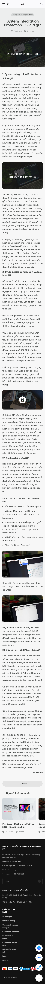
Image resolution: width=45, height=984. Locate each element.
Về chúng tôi (7, 916)
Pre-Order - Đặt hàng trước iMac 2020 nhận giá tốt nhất (18, 825)
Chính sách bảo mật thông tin (10, 926)
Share (24, 783)
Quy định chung (8, 921)
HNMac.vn (38, 772)
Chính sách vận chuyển (8, 937)
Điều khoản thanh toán (9, 950)
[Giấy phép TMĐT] (22, 969)
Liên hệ (5, 960)
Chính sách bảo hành (10, 931)
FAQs (4, 956)
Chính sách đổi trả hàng (9, 943)
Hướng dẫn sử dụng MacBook (23, 15)
